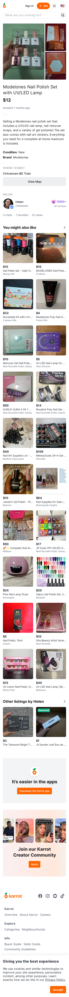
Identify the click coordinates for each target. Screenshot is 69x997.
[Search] (62, 15)
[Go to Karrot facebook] (40, 896)
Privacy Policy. (55, 980)
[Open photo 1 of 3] (24, 52)
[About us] (54, 6)
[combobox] (31, 15)
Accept (58, 989)
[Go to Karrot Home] (13, 896)
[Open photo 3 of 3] (55, 65)
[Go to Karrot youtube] (55, 896)
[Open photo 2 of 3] (55, 37)
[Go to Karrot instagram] (47, 896)
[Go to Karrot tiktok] (62, 896)
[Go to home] (4, 6)
